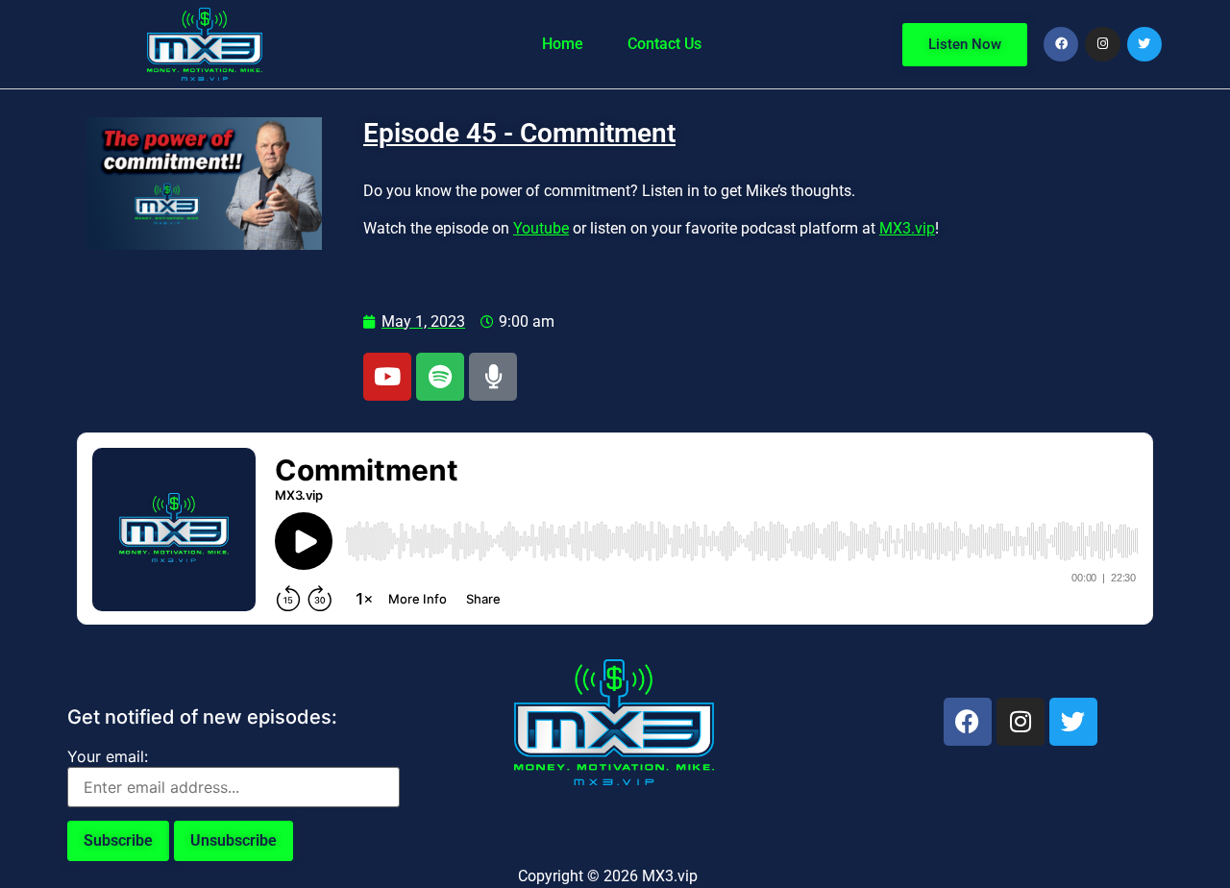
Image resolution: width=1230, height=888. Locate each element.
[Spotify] (440, 377)
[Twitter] (1144, 44)
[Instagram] (1102, 44)
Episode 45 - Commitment (519, 133)
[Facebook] (1061, 44)
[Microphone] (493, 377)
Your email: (107, 756)
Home (562, 44)
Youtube (541, 228)
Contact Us (664, 44)
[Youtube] (387, 377)
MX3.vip (907, 228)
